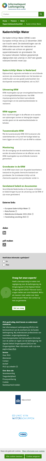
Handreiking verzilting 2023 (17, 217)
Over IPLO (12, 349)
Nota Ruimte (11, 211)
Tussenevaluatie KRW (13, 130)
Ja (7, 261)
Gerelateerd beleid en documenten (20, 186)
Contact (5, 361)
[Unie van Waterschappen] (23, 417)
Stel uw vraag (18, 308)
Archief (5, 364)
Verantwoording (9, 373)
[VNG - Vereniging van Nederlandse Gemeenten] (23, 434)
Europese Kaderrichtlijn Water (17, 209)
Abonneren (7, 358)
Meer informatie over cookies (33, 451)
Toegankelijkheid (9, 376)
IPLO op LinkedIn (10, 367)
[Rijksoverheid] (23, 399)
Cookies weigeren (33, 456)
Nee (7, 265)
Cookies (6, 382)
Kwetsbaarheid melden (11, 385)
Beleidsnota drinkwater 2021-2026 (19, 214)
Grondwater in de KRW (14, 166)
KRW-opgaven (9, 111)
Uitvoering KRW (10, 89)
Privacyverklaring (9, 379)
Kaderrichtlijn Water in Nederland (19, 70)
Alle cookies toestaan (14, 456)
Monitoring (8, 147)
